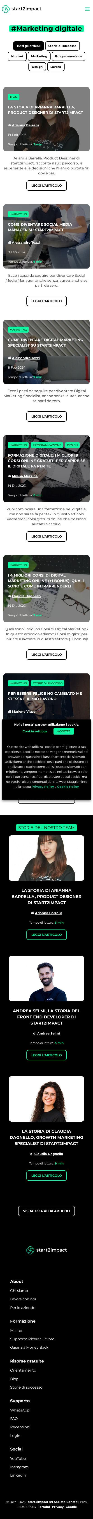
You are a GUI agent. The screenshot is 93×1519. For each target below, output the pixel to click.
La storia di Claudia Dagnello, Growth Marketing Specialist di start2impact (46, 1137)
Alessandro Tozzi (26, 242)
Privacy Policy (43, 786)
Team (14, 97)
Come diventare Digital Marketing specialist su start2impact (45, 342)
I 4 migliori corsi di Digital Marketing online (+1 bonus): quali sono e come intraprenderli (46, 580)
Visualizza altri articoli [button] (46, 1211)
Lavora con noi (23, 1299)
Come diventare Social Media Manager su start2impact (40, 227)
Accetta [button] (63, 731)
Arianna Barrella (25, 125)
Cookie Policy (68, 786)
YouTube (18, 1458)
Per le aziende (22, 1308)
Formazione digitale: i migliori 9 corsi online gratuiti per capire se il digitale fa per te (46, 460)
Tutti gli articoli (28, 46)
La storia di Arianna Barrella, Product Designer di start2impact (45, 110)
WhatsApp (20, 1410)
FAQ (14, 1418)
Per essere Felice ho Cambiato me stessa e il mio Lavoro (45, 696)
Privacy (58, 1507)
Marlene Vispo (23, 711)
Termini (44, 1507)
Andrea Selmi (48, 1033)
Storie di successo (62, 46)
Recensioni (20, 1427)
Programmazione (68, 56)
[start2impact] (46, 1250)
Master (16, 1330)
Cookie (71, 1507)
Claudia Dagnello (26, 596)
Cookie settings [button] (35, 731)
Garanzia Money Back (29, 1347)
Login (15, 1435)
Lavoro (55, 66)
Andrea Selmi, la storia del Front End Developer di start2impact (46, 1017)
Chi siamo (19, 1291)
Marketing (39, 56)
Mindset (17, 56)
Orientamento (23, 1370)
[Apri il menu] (87, 9)
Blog (14, 1379)
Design (37, 66)
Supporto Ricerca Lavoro (32, 1339)
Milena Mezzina (25, 476)
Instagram (19, 1467)
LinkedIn (18, 1475)
